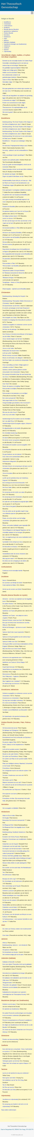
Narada (5, 905)
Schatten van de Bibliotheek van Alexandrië (15, 710)
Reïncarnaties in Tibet (9, 263)
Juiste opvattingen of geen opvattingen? (14, 155)
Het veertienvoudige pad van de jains (13, 954)
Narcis (4, 580)
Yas (4, 872)
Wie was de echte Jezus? (10, 412)
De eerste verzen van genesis (11, 440)
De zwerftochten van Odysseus (12, 789)
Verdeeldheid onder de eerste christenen (14, 553)
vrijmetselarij (7, 51)
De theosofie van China (9, 1089)
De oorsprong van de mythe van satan (13, 492)
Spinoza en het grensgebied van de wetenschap (16, 637)
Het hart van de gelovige (9, 329)
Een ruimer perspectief (9, 398)
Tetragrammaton (7, 982)
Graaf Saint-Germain (8, 667)
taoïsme (6, 49)
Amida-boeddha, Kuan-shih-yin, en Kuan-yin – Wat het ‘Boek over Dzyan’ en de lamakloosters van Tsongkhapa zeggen (17, 183)
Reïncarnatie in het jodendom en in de (15, 393)
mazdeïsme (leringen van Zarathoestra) (15, 44)
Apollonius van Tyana (9, 610)
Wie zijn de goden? (8, 112)
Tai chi (4, 1085)
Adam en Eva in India (9, 815)
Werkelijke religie (7, 82)
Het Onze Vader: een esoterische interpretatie (15, 360)
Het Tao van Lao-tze (8, 1087)
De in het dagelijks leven (14, 827)
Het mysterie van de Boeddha (11, 237)
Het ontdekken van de (13, 1080)
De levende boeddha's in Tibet (11, 228)
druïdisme (7, 27)
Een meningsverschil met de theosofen (14, 482)
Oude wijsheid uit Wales (9, 585)
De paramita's (6, 258)
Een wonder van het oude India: (17, 867)
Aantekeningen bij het (17, 423)
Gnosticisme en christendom (11, 698)
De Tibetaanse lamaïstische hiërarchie (13, 273)
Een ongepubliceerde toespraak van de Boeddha (16, 254)
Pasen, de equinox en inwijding (11, 386)
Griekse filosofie (8, 33)
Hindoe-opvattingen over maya (11, 895)
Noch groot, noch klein (9, 1077)
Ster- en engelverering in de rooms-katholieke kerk (17, 537)
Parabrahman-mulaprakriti (10, 909)
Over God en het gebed (9, 506)
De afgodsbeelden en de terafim (12, 428)
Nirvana (5, 242)
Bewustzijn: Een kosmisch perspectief (13, 820)
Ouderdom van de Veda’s (10, 907)
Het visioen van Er (8, 780)
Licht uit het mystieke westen (11, 749)
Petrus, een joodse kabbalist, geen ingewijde (15, 525)
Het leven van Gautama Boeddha (12, 232)
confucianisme (8, 25)
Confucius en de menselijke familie (12, 570)
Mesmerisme (6, 674)
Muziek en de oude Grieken (10, 754)
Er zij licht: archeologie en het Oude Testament (16, 308)
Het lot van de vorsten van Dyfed (12, 589)
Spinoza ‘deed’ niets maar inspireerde (13, 632)
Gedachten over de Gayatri (10, 844)
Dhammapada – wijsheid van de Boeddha (14, 289)
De (8, 825)
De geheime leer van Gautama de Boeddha (15, 194)
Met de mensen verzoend (10, 355)
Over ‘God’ (6, 384)
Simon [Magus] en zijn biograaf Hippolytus (14, 530)
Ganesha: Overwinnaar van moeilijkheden (14, 839)
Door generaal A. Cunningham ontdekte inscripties (17, 190)
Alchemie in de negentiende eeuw (12, 657)
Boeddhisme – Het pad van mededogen (14, 141)
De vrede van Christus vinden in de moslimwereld (17, 929)
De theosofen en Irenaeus (10, 546)
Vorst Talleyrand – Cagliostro (11, 676)
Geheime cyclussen (8, 890)
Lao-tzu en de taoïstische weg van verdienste (15, 1073)
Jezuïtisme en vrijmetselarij (10, 1099)
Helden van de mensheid (10, 72)
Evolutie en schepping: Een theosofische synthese (17, 320)
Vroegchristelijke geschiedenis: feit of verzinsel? (16, 403)
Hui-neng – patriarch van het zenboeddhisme (15, 150)
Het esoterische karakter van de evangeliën (15, 445)
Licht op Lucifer (7, 353)
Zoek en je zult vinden (9, 414)
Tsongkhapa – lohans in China (11, 282)
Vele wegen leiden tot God (10, 400)
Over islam (6, 935)
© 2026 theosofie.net (17, 1135)
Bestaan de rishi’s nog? (9, 879)
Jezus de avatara (7, 473)
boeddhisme (7, 22)
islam (5, 38)
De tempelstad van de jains (10, 952)
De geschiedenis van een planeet (12, 454)
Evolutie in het (11, 837)
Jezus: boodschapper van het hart (12, 339)
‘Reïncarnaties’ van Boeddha (11, 265)
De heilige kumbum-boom (10, 216)
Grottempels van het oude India (11, 846)
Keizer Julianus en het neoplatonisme (13, 744)
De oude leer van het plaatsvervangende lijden (16, 501)
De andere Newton (8, 603)
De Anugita (6, 818)
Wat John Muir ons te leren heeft (12, 648)
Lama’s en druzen (8, 218)
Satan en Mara (7, 79)
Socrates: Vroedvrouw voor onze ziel (13, 775)
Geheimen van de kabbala (10, 987)
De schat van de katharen (10, 702)
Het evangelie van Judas (10, 317)
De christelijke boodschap (10, 433)
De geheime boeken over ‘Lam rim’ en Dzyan (15, 211)
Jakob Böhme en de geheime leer (12, 669)
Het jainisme (6, 950)
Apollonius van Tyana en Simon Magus (14, 662)
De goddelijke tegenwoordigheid (11, 68)
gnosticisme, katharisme (11, 31)
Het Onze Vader (7, 487)
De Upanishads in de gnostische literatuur (14, 716)
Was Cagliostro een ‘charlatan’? (11, 681)
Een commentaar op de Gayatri (11, 886)
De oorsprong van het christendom (12, 497)
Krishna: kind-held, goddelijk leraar (12, 855)
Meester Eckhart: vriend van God (12, 620)
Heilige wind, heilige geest (10, 70)
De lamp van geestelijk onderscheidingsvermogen (17, 858)
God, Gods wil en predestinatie (11, 456)
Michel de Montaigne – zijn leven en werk (14, 627)
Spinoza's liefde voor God (10, 641)
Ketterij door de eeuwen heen (11, 350)
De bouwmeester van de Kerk (11, 305)
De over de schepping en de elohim (14, 561)
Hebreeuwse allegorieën (9, 461)
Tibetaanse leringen (8, 277)
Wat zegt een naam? (8, 558)
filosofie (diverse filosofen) (11, 29)
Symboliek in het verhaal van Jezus (13, 542)
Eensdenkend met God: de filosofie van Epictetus (17, 737)
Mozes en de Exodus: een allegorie (12, 358)
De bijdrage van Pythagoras (10, 730)
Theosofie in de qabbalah (10, 985)
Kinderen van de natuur (9, 1004)
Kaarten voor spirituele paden (11, 160)
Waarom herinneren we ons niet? (12, 782)
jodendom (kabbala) (9, 42)
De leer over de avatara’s (10, 900)
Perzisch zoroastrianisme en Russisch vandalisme (17, 1020)
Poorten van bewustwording (10, 1039)
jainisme (6, 40)
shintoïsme (7, 46)
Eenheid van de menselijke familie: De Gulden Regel (17, 60)
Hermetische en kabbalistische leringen (14, 973)
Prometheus (6, 768)
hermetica (7, 35)
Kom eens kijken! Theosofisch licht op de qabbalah (17, 964)
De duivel (5, 437)
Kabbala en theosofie (8, 962)
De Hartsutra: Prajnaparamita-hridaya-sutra (15, 145)
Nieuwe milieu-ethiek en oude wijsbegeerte (15, 863)
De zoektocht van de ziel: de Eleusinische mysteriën (17, 785)
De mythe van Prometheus (10, 756)
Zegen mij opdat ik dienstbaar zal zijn (13, 176)
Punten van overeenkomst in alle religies (14, 102)
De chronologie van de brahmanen (12, 881)
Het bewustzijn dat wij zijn (10, 728)
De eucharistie (7, 449)
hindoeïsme (7, 36)
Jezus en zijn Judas (8, 348)
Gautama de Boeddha (9, 206)
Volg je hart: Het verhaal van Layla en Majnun (15, 1063)
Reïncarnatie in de (9, 388)
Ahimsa (5, 942)
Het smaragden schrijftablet (10, 808)
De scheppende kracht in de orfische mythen (15, 770)
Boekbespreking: (14, 296)
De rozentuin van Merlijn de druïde (12, 582)
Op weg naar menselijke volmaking (12, 700)
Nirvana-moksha (7, 244)
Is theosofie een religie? (9, 100)
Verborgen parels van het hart (11, 1061)
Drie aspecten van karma (10, 793)
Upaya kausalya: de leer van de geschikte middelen (17, 169)
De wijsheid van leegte (9, 174)
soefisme (6, 48)
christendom (7, 24)
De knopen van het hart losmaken (12, 848)
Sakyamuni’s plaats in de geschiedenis (14, 270)
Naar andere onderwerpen (8, 1110)
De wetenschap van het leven (11, 683)
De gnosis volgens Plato (9, 742)
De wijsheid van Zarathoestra (11, 1009)
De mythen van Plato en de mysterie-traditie (15, 758)
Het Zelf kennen (7, 874)
